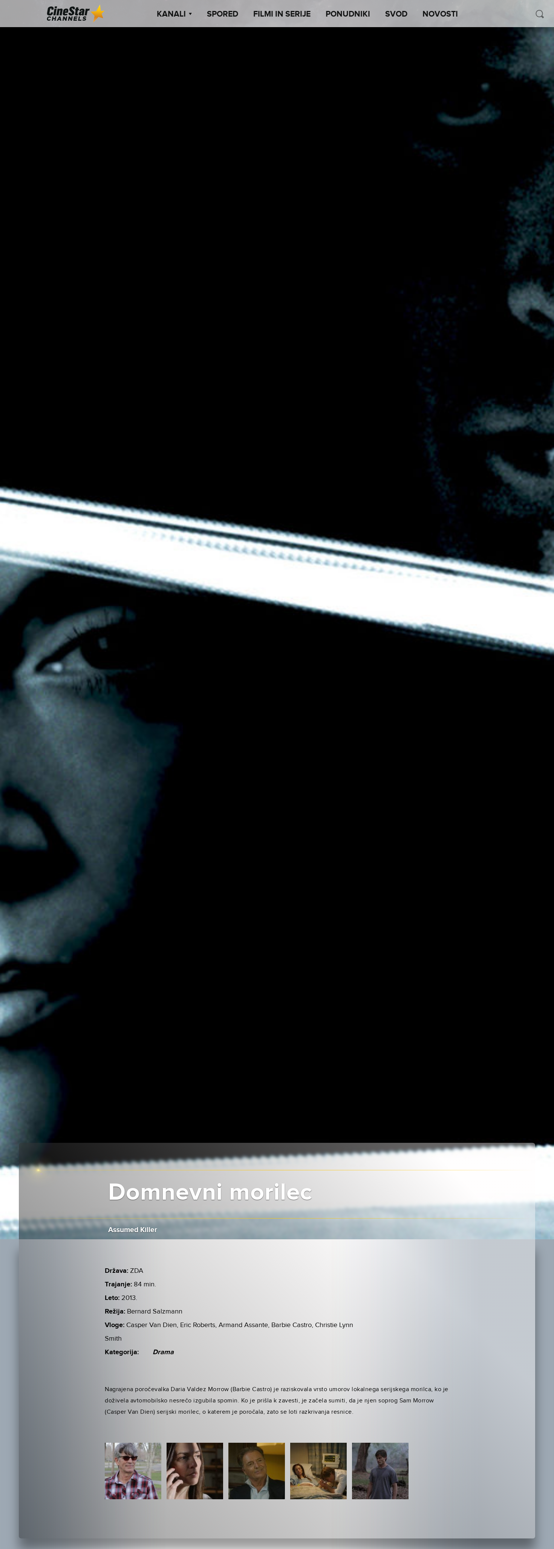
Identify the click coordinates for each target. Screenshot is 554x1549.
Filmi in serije (282, 14)
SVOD (396, 14)
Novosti (440, 14)
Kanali (171, 14)
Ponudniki (348, 14)
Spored (222, 14)
